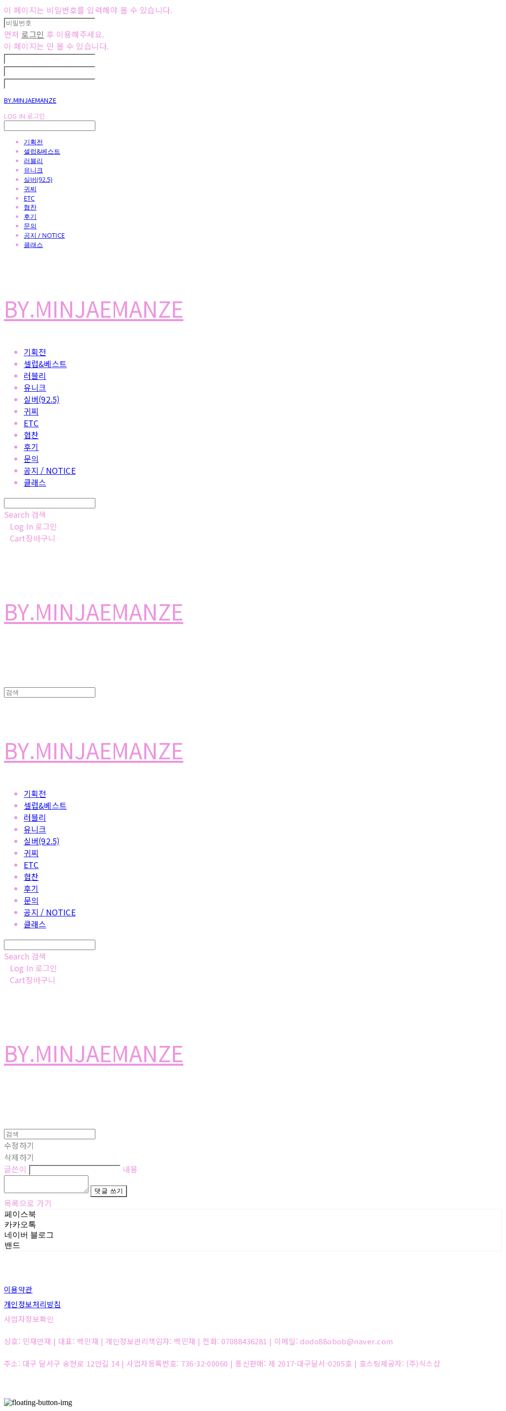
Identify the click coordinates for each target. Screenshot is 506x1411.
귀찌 (30, 188)
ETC (29, 198)
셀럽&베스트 (42, 151)
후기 (30, 216)
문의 (30, 225)
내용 (130, 1169)
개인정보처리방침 (32, 1304)
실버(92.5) (38, 179)
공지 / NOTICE (44, 235)
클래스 (33, 244)
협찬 (30, 207)
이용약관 (18, 1289)
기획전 (33, 141)
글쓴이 (15, 1169)
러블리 (33, 160)
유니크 (33, 170)
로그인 (32, 34)
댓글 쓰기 (108, 1191)
